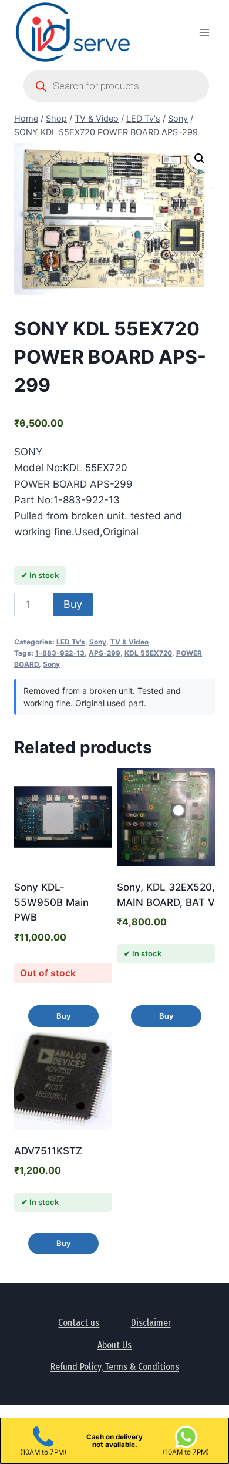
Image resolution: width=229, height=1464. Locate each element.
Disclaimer (151, 1323)
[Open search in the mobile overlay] (116, 86)
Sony (97, 641)
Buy (72, 604)
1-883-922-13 (60, 653)
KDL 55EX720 (148, 653)
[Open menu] (204, 32)
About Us (114, 1345)
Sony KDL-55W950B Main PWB (51, 902)
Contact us (78, 1323)
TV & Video (129, 641)
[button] (199, 158)
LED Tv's (70, 641)
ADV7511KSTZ (48, 1151)
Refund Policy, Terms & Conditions (114, 1367)
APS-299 (104, 653)
